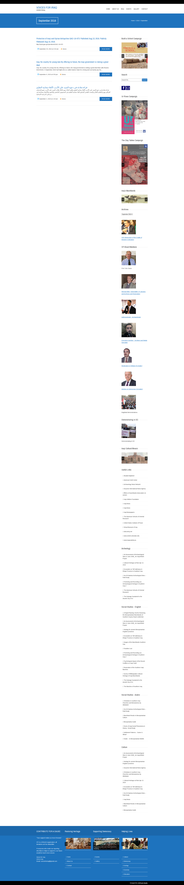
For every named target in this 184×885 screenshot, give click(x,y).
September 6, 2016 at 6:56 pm (48, 74)
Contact (145, 9)
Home (108, 9)
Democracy (127, 861)
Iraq (122, 9)
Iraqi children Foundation (131, 499)
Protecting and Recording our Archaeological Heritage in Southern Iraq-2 (134, 584)
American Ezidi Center (130, 480)
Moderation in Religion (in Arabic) (132, 366)
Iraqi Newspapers (129, 512)
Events (128, 9)
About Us (115, 9)
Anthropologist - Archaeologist (131, 317)
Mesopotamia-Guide (130, 721)
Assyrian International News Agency (135, 488)
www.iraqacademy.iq (130, 540)
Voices (64, 49)
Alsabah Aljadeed (129, 475)
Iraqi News (127, 503)
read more (106, 49)
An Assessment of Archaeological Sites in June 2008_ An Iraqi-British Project (133, 556)
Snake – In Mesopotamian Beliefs (134, 738)
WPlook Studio (143, 883)
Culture (126, 857)
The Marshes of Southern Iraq (133, 686)
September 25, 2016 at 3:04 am (48, 49)
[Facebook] (124, 88)
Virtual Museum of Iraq (130, 527)
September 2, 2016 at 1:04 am (48, 99)
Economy (126, 870)
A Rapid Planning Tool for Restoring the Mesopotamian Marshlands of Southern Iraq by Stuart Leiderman (134, 615)
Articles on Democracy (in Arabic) (132, 389)
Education (127, 874)
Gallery (136, 9)
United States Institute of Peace (133, 523)
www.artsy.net (128, 531)
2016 (137, 20)
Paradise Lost (128, 648)
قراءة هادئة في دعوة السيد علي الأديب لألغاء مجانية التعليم (61, 87)
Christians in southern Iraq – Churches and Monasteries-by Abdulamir (132, 703)
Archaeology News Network (132, 484)
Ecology (126, 865)
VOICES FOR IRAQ (46, 7)
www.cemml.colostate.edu (131, 536)
